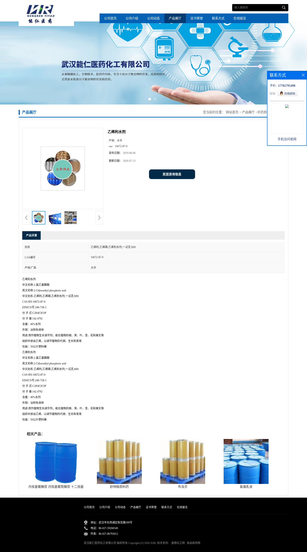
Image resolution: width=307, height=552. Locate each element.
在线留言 (240, 18)
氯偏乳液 (246, 486)
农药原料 (263, 112)
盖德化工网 (178, 543)
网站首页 (232, 112)
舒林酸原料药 (119, 486)
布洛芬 (182, 486)
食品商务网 (193, 543)
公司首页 (110, 18)
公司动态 (153, 18)
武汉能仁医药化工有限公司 (100, 543)
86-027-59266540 (108, 528)
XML (153, 543)
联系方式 (218, 18)
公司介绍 (132, 18)
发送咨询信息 (171, 174)
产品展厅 (175, 18)
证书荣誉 (196, 18)
